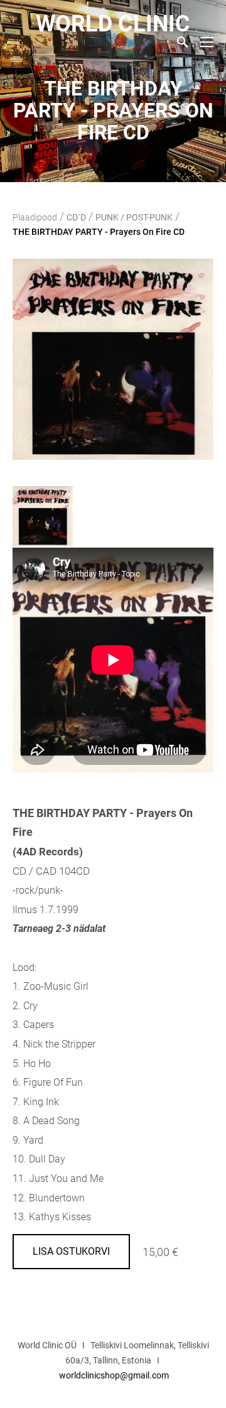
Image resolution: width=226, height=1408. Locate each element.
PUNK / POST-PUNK (134, 217)
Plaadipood (35, 217)
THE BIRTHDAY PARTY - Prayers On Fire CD (99, 232)
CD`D (76, 217)
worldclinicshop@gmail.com (114, 1375)
